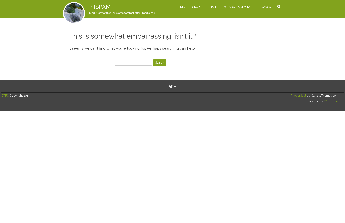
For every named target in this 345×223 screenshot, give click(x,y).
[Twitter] (171, 86)
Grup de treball (204, 7)
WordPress (330, 101)
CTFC (5, 95)
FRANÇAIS (266, 7)
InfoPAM (100, 7)
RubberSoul (298, 95)
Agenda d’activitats (238, 7)
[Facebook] (175, 86)
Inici (182, 7)
